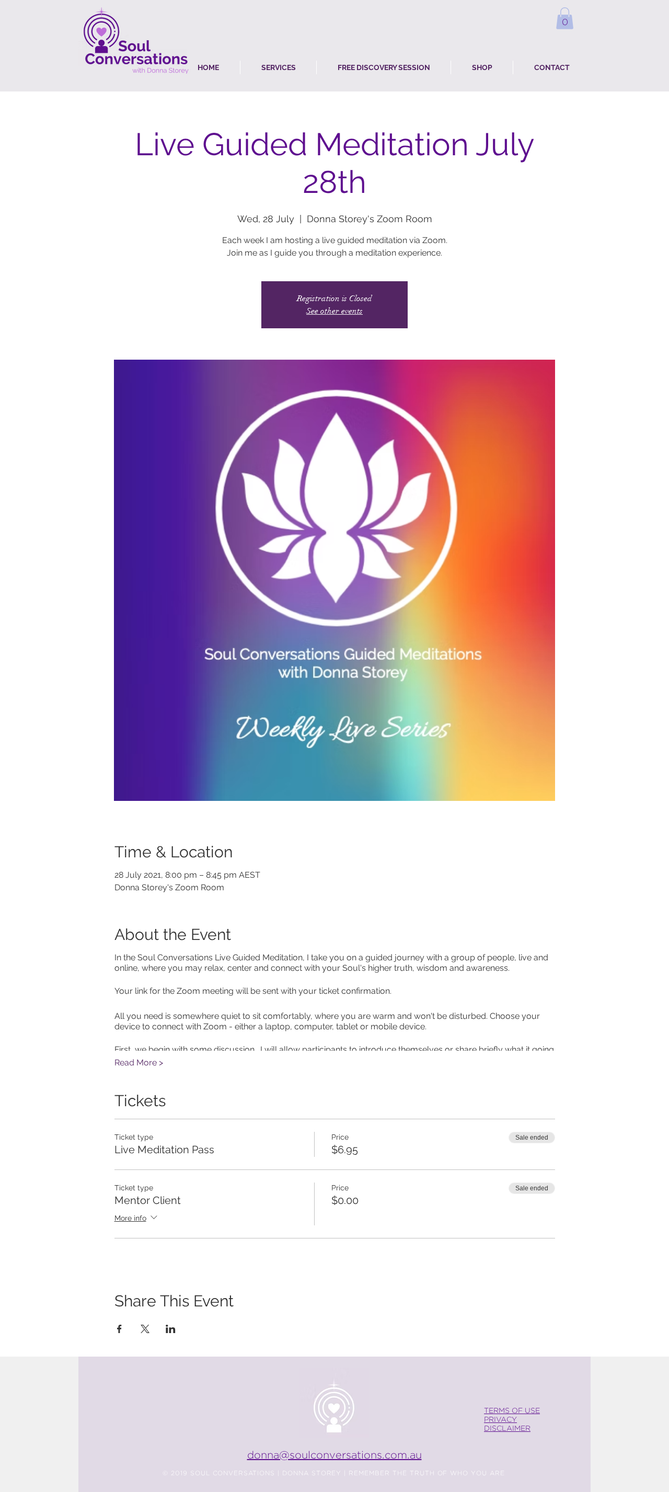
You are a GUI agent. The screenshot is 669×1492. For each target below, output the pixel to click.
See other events (334, 311)
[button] (565, 18)
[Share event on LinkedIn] (171, 1329)
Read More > (138, 1063)
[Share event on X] (145, 1329)
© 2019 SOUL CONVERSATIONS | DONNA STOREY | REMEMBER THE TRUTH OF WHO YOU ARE (334, 1473)
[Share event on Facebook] (119, 1329)
